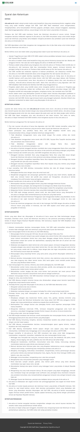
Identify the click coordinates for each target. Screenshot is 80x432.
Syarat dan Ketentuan (35, 423)
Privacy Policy (47, 423)
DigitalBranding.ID (54, 427)
